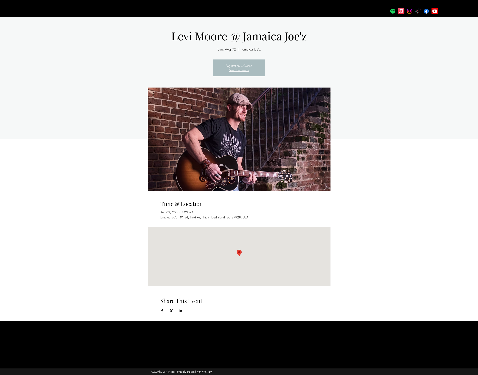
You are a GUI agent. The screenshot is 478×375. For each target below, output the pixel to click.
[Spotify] (392, 11)
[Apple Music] (401, 11)
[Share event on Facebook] (162, 310)
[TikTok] (418, 11)
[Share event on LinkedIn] (180, 310)
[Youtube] (435, 11)
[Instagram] (409, 11)
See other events (239, 70)
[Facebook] (426, 11)
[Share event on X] (171, 310)
